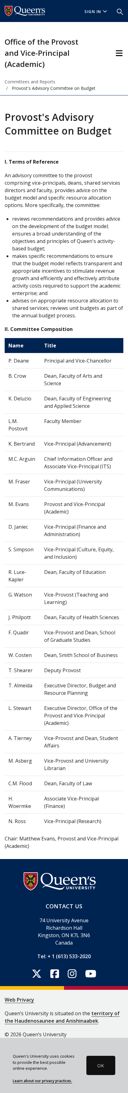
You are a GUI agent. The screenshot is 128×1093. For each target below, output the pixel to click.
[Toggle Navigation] (119, 53)
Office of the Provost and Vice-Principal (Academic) (41, 53)
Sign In (93, 11)
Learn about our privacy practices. (42, 1080)
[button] (120, 11)
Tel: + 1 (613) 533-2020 (64, 956)
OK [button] (100, 1065)
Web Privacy (19, 999)
